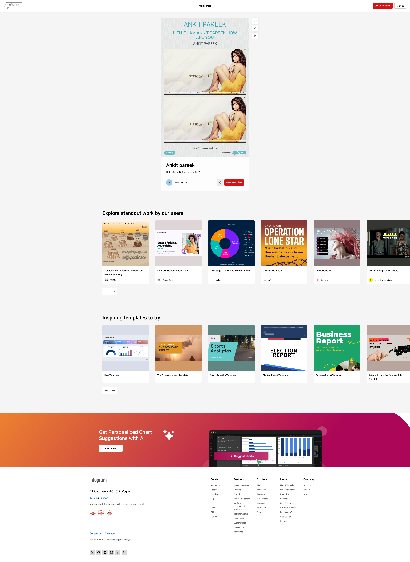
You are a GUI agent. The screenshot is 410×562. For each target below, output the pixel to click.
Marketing (261, 490)
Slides (213, 512)
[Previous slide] (106, 292)
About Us (307, 485)
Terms (93, 497)
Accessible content (242, 499)
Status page (285, 517)
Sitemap (283, 521)
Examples (284, 494)
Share (170, 153)
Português (110, 539)
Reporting (261, 494)
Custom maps (240, 523)
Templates (238, 532)
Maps (213, 499)
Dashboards (216, 494)
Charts (213, 503)
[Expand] (255, 21)
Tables (213, 508)
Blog (305, 494)
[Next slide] (114, 292)
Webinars (284, 499)
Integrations (239, 527)
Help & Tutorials (287, 485)
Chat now (110, 533)
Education (261, 508)
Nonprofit (261, 503)
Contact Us (96, 533)
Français (128, 539)
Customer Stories (287, 490)
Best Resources (287, 503)
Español (119, 539)
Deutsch (101, 539)
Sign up (400, 6)
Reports (214, 490)
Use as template (383, 5)
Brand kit (237, 494)
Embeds (237, 490)
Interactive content (242, 485)
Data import (239, 518)
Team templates (241, 514)
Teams (260, 512)
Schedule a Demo (288, 508)
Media (259, 485)
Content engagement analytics (239, 506)
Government (262, 499)
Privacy (104, 497)
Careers (306, 490)
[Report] (255, 36)
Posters (214, 517)
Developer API (286, 512)
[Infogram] (13, 5)
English (93, 539)
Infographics (216, 485)
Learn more (110, 448)
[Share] (255, 28)
